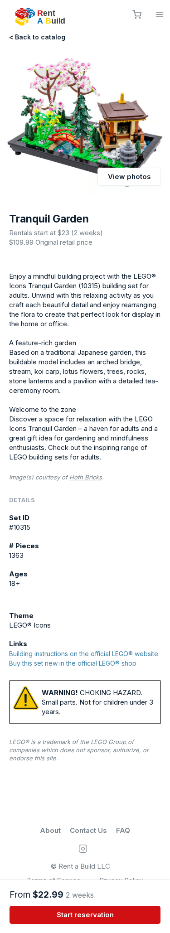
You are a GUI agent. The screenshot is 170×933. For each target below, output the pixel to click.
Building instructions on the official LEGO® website (83, 654)
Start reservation (85, 914)
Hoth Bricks (85, 477)
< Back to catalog (37, 37)
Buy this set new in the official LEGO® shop (72, 663)
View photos (129, 176)
